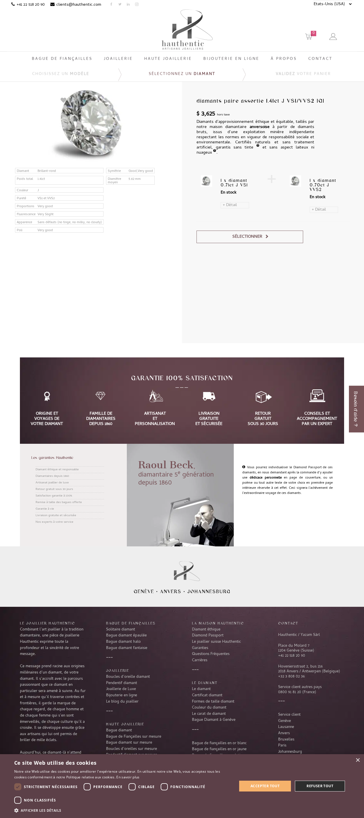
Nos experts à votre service (54, 522)
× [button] (357, 760)
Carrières (199, 660)
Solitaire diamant (120, 629)
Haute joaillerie (125, 724)
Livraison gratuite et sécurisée (56, 515)
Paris (282, 745)
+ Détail (230, 205)
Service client (289, 715)
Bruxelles (286, 739)
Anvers (170, 591)
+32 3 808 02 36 (291, 676)
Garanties (200, 648)
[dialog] (182, 786)
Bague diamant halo (123, 642)
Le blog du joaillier (122, 702)
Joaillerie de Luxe (121, 689)
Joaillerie (117, 670)
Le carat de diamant (209, 714)
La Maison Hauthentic (218, 623)
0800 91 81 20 (289, 692)
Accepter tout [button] (265, 786)
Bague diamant (119, 730)
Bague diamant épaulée (126, 635)
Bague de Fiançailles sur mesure (133, 737)
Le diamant (201, 689)
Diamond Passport (208, 635)
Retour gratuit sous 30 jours (54, 489)
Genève (144, 591)
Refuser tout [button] (320, 786)
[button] (122, 810)
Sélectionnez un (182, 74)
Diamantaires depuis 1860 (52, 476)
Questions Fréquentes (210, 654)
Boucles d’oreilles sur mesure (131, 749)
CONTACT (288, 623)
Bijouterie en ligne (121, 695)
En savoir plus (127, 777)
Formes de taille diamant (213, 702)
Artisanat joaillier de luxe (52, 482)
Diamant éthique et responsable (57, 469)
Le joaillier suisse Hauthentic (216, 642)
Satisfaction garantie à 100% (54, 495)
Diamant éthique (206, 629)
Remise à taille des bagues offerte (59, 502)
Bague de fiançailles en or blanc (219, 743)
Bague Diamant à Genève (213, 720)
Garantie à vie (45, 509)
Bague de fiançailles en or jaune (219, 749)
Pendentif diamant (121, 683)
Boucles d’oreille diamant (128, 677)
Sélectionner (247, 236)
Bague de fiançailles (131, 623)
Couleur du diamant (209, 708)
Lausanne (286, 727)
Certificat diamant (207, 695)
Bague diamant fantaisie (126, 648)
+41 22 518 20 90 (30, 4)
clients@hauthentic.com (78, 4)
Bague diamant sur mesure (129, 743)
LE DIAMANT (205, 682)
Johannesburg (209, 591)
